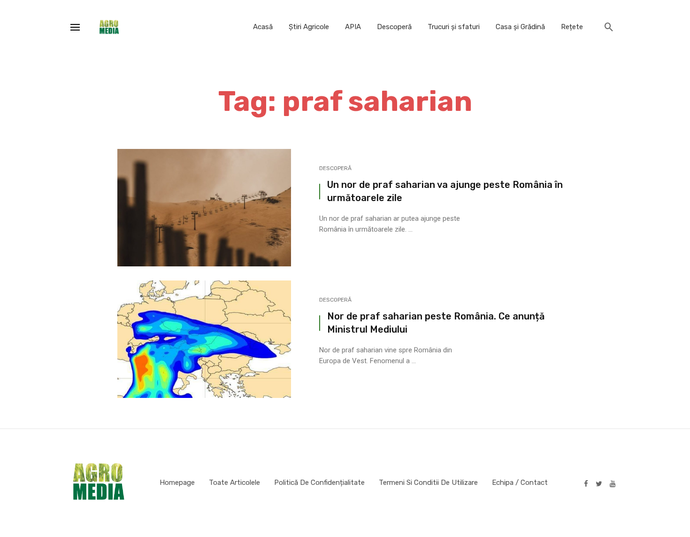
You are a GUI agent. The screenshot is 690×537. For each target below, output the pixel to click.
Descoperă (394, 27)
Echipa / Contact (520, 482)
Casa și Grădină (520, 27)
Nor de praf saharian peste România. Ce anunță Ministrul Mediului (435, 323)
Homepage (177, 482)
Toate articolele (234, 482)
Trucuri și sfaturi (454, 27)
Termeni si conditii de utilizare (428, 482)
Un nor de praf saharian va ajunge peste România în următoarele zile (445, 191)
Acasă (263, 27)
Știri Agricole (309, 27)
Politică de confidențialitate (319, 482)
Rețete (572, 27)
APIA (353, 27)
